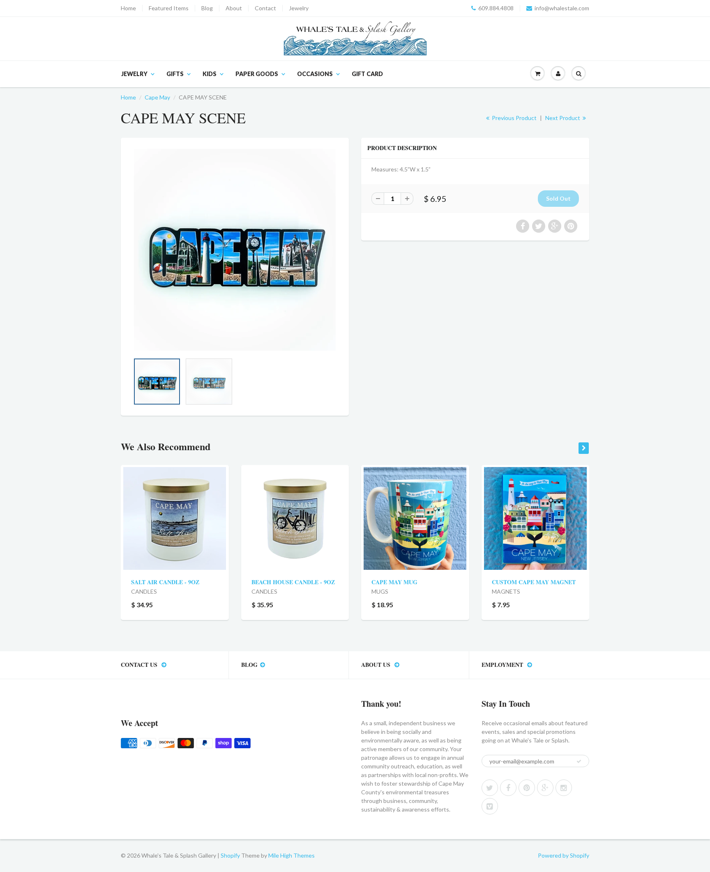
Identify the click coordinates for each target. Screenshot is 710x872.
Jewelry (299, 8)
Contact (265, 8)
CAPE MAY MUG (394, 582)
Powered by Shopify (563, 855)
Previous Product (514, 117)
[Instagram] (564, 787)
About (234, 8)
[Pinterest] (527, 787)
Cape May (157, 97)
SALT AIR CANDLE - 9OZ (165, 582)
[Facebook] (508, 787)
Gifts (175, 73)
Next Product (563, 117)
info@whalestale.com (562, 8)
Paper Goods (256, 73)
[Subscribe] (579, 761)
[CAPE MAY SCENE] (235, 250)
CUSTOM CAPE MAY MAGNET (534, 582)
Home (128, 8)
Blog (207, 8)
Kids (210, 73)
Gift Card (367, 73)
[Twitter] (490, 787)
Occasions (315, 73)
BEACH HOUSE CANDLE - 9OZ (293, 582)
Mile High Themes (291, 855)
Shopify (230, 855)
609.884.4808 (496, 8)
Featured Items (169, 8)
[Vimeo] (490, 806)
